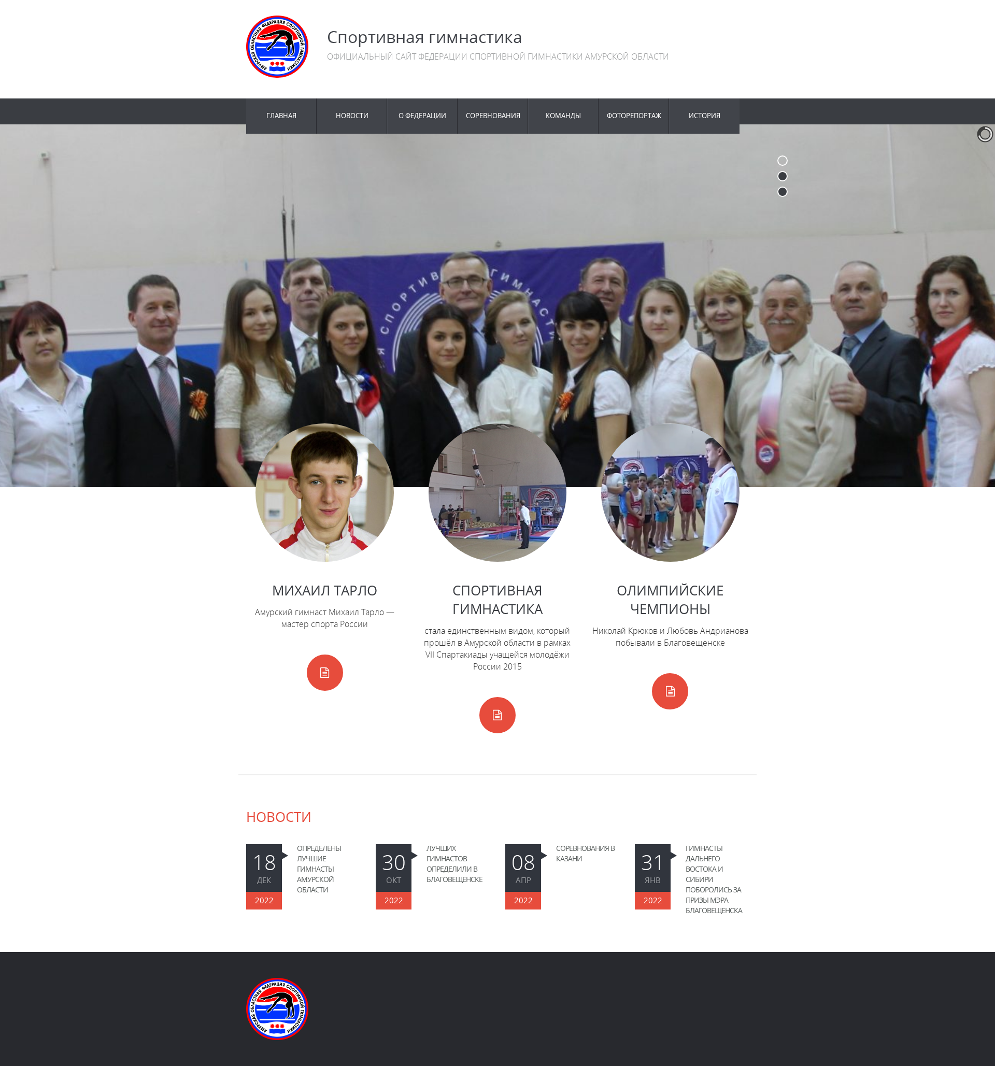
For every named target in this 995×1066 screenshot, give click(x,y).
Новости (352, 115)
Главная (281, 115)
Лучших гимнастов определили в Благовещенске (454, 863)
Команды (563, 115)
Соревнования (493, 115)
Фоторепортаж (634, 115)
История (704, 115)
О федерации (422, 115)
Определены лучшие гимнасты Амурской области (319, 868)
